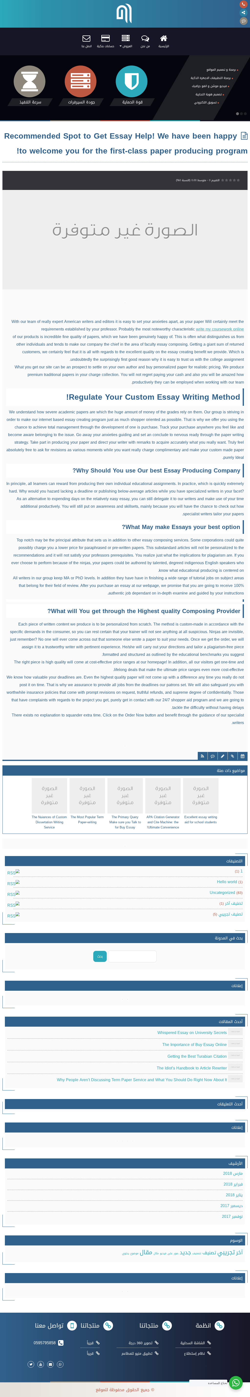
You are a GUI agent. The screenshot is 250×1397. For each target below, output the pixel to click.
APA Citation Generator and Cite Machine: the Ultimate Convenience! (162, 822)
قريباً (90, 1343)
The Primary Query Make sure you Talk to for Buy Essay (125, 822)
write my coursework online (220, 329)
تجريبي (226, 1252)
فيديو (163, 1253)
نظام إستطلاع (194, 1353)
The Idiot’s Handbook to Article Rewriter (192, 1068)
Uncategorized (222, 892)
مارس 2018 (233, 1173)
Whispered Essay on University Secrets (192, 1033)
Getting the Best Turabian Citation (197, 1056)
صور (176, 1253)
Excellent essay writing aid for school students (200, 820)
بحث (100, 956)
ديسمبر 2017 (231, 1206)
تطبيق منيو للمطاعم (137, 1353)
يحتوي (125, 1253)
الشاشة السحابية (192, 1343)
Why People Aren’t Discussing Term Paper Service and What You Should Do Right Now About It (142, 1080)
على (170, 1253)
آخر (239, 1252)
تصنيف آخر (234, 903)
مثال (156, 1253)
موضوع (134, 1253)
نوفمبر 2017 (232, 1216)
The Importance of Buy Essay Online (194, 1044)
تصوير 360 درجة (140, 1343)
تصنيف (209, 1252)
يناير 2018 (234, 1195)
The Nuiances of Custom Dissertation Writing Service (49, 822)
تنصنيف (196, 1253)
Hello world (227, 882)
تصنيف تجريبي (231, 914)
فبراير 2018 (233, 1184)
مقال (146, 1252)
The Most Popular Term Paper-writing (87, 820)
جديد (185, 1252)
